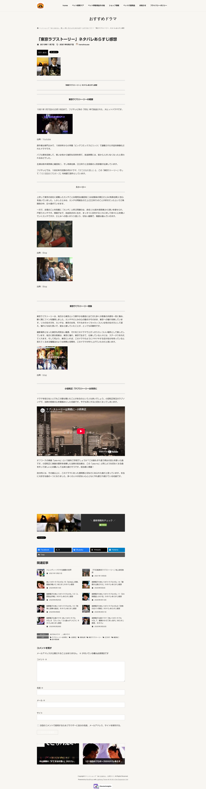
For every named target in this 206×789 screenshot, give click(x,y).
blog (45, 375)
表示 (44, 52)
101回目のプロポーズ (50, 173)
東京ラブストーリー (95, 637)
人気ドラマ (66, 634)
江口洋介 (107, 637)
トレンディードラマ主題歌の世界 (58, 570)
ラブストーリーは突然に (60, 637)
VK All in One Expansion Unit (118, 779)
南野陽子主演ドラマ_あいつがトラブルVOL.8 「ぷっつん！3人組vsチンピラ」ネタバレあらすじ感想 (62, 620)
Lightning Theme (102, 779)
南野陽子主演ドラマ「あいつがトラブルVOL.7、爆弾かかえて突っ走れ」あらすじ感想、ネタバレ (108, 620)
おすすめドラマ (55, 634)
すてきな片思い (86, 170)
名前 (40, 688)
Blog (45, 253)
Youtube (47, 139)
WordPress (89, 779)
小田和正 (74, 637)
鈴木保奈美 (55, 639)
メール (41, 700)
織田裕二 (116, 637)
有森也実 (82, 637)
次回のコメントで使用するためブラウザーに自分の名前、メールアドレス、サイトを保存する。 (81, 725)
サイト (40, 713)
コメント (42, 659)
